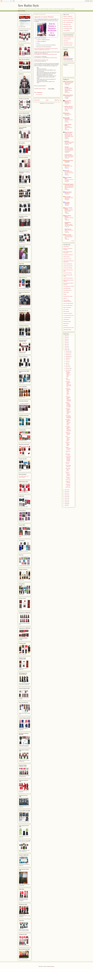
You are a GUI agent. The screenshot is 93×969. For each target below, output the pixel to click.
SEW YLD (65, 298)
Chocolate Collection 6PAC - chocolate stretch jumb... (68, 422)
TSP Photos (65, 40)
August (67, 358)
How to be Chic (68, 234)
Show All (72, 240)
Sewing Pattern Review (68, 42)
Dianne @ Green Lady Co (68, 18)
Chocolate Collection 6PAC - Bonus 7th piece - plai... (68, 374)
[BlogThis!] (50, 88)
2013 (66, 496)
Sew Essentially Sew (69, 81)
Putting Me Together (69, 184)
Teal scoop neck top (68, 485)
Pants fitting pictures (67, 290)
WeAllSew (67, 141)
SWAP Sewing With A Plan (68, 36)
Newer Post (37, 100)
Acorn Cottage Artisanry (68, 101)
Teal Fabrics (68, 479)
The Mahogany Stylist (67, 28)
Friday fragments (68, 102)
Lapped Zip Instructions (68, 278)
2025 (66, 337)
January (67, 370)
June (67, 361)
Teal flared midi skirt (68, 482)
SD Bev (64, 294)
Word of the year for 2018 (68, 469)
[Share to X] (51, 88)
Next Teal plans (67, 463)
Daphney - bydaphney (67, 16)
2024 (66, 339)
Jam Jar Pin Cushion (67, 272)
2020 (66, 346)
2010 (66, 501)
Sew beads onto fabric (67, 296)
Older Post (57, 100)
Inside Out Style (68, 154)
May (67, 363)
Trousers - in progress (68, 477)
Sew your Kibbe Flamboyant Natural (67, 301)
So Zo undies (66, 309)
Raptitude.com (68, 229)
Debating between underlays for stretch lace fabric (68, 404)
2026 (66, 335)
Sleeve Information (67, 307)
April (67, 364)
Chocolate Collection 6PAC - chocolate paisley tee (68, 428)
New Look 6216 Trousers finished (68, 474)
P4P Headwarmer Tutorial (68, 286)
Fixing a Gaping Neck (67, 263)
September (68, 356)
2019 (66, 347)
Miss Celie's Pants (67, 24)
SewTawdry (67, 164)
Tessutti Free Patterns (67, 313)
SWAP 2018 (68, 487)
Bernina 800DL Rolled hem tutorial (67, 252)
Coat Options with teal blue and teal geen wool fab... (68, 458)
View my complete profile (68, 60)
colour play (67, 204)
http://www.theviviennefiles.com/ (40, 61)
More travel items (68, 114)
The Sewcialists (66, 30)
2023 (66, 340)
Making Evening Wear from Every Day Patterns (69, 211)
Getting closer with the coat (68, 448)
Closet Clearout (66, 256)
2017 (66, 489)
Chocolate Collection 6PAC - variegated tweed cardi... (68, 411)
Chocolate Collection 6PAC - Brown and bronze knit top (68, 384)
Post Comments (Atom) (49, 103)
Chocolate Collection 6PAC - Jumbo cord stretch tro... (68, 391)
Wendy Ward (66, 323)
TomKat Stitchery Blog (67, 44)
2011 (66, 500)
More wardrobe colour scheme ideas (68, 438)
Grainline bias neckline (67, 265)
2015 (66, 493)
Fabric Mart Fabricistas (67, 118)
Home (47, 100)
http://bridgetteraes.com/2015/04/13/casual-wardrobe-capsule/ (45, 54)
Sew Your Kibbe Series (68, 305)
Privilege (66, 87)
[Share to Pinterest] (53, 88)
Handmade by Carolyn (68, 223)
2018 (66, 349)
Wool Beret (65, 325)
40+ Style (67, 146)
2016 (66, 491)
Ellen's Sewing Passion (68, 216)
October (67, 354)
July (67, 359)
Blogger (52, 966)
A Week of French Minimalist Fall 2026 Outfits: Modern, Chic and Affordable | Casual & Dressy (69, 135)
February (68, 368)
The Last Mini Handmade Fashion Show (68, 127)
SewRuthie (67, 56)
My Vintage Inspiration (67, 203)
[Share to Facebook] (52, 88)
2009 (66, 503)
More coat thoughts (68, 454)
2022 (66, 342)
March (67, 366)
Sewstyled (67, 170)
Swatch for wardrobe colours (68, 433)
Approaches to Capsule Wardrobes (68, 416)
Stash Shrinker (66, 311)
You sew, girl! (67, 196)
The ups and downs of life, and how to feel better (69, 237)
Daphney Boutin (68, 192)
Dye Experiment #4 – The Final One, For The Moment (69, 172)
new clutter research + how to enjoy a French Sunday (69, 108)
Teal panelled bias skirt (68, 466)
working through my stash (68, 327)
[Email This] (48, 88)
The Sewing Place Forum (68, 315)
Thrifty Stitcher (66, 319)
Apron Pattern (66, 246)
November (68, 352)
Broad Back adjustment (68, 254)
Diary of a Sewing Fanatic (68, 20)
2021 (66, 344)
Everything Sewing (69, 95)
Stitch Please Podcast (67, 26)
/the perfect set (67, 193)
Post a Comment (39, 94)
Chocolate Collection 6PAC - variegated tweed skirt (68, 398)
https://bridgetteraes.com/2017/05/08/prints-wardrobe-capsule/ (45, 57)
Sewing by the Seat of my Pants (69, 161)
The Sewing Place (67, 38)
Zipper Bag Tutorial (67, 329)
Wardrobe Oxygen (67, 321)
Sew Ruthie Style (28, 5)
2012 (66, 498)
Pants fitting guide (67, 288)
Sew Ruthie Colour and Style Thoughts (23, 477)
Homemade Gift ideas (67, 267)
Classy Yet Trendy (68, 132)
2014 (66, 494)
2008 (66, 505)
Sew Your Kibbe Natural (68, 303)
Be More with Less (69, 106)
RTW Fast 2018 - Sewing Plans (68, 444)
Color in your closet (67, 258)
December (68, 351)
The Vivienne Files (67, 317)
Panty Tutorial (66, 292)
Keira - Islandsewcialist (68, 22)
